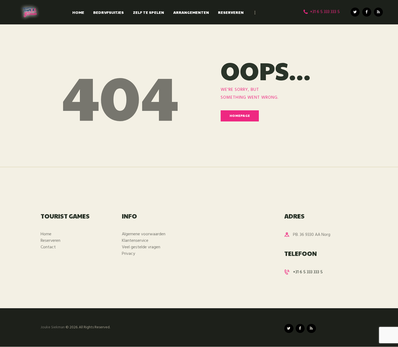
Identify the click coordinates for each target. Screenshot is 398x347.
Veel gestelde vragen (141, 247)
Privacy (128, 253)
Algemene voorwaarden (143, 234)
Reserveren (50, 240)
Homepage (240, 115)
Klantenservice (135, 240)
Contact (48, 247)
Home (46, 234)
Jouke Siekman (53, 327)
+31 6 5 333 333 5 (308, 272)
